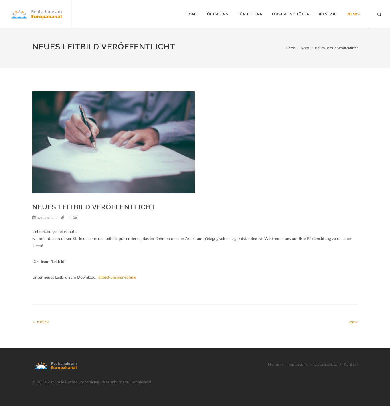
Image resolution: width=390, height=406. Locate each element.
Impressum (297, 365)
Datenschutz (325, 365)
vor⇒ (353, 322)
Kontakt (351, 365)
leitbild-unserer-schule (117, 278)
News (305, 48)
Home (290, 48)
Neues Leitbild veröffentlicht (336, 48)
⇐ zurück (40, 322)
